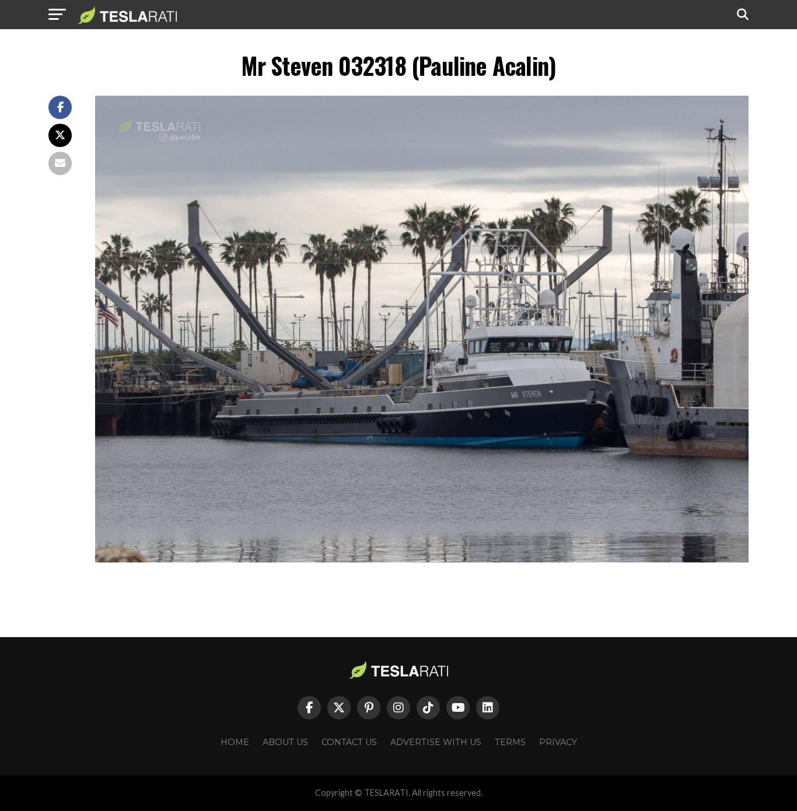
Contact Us (349, 742)
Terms (510, 742)
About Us (285, 742)
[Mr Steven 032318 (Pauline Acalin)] (422, 559)
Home (235, 742)
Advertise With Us (435, 742)
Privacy (558, 742)
